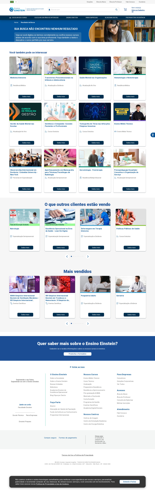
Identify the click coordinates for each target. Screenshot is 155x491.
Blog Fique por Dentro (58, 395)
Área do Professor (116, 2)
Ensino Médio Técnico (91, 378)
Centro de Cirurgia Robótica (94, 424)
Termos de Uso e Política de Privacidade (77, 455)
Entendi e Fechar (129, 482)
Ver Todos (120, 384)
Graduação (88, 384)
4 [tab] (77, 256)
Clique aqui (99, 436)
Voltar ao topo (78, 367)
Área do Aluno (101, 2)
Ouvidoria (142, 2)
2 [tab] (73, 256)
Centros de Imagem (91, 418)
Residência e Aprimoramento (94, 390)
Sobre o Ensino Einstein (58, 381)
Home (16, 22)
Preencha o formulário (77, 354)
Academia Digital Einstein (93, 408)
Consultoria (121, 378)
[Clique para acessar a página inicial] (26, 12)
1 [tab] (71, 256)
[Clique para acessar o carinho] (125, 9)
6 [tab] (80, 256)
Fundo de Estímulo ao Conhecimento (63, 412)
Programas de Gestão (92, 402)
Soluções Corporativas (125, 381)
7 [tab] (82, 256)
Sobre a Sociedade (57, 378)
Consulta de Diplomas (125, 400)
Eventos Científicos (91, 405)
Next (88, 256)
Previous (67, 256)
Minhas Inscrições (123, 403)
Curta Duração (89, 399)
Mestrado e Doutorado (92, 396)
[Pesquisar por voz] (49, 10)
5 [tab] (79, 256)
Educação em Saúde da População (62, 409)
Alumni (52, 406)
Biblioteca (53, 387)
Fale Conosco (130, 2)
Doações (90, 2)
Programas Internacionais (59, 415)
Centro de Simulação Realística (95, 421)
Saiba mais (26, 97)
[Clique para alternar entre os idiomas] (13, 1)
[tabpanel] (24, 230)
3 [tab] (75, 256)
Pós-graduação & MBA (92, 393)
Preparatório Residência (92, 387)
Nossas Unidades (56, 384)
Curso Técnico (89, 381)
